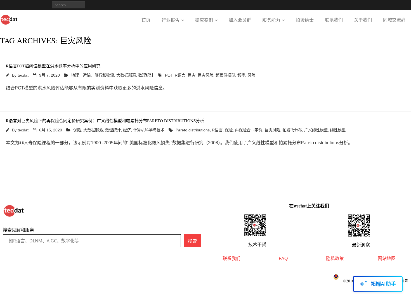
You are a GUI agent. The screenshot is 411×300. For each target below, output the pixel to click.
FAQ (283, 258)
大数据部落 (126, 75)
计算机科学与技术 (148, 130)
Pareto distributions (193, 130)
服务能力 (271, 20)
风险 (251, 75)
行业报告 (170, 20)
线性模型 (338, 130)
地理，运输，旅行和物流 (92, 75)
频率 (241, 75)
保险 (77, 130)
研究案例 (204, 20)
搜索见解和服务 (18, 230)
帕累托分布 (292, 130)
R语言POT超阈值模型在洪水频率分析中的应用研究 (53, 65)
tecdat (23, 75)
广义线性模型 (316, 130)
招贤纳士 (305, 20)
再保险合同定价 (248, 130)
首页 (145, 20)
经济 (127, 130)
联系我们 (334, 20)
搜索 (192, 241)
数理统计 (146, 75)
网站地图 (387, 258)
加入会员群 (240, 20)
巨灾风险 (205, 75)
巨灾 (191, 75)
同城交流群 (394, 20)
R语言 (180, 75)
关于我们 (363, 20)
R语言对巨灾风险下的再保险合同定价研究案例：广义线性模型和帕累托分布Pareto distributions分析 (105, 120)
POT (169, 75)
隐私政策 (335, 258)
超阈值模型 (225, 75)
